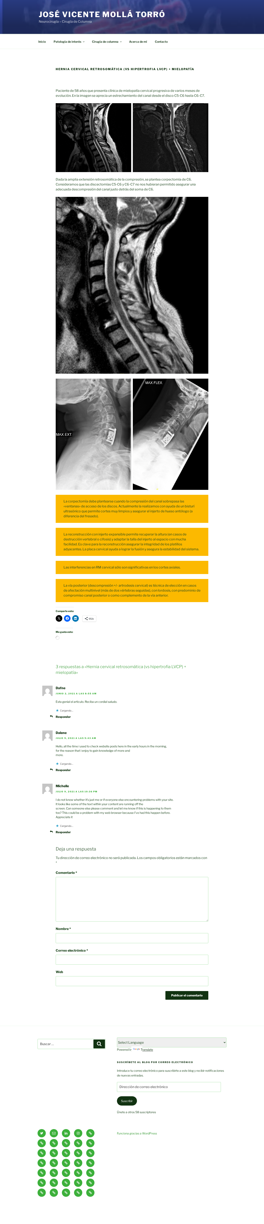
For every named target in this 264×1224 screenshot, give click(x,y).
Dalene (61, 733)
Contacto (161, 41)
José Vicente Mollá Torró (102, 14)
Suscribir (127, 1101)
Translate (147, 1049)
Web (59, 972)
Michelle (62, 786)
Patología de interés (67, 41)
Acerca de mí (138, 41)
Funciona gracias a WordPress (137, 1133)
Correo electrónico (72, 950)
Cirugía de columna (105, 41)
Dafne (60, 688)
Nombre (63, 929)
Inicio (42, 41)
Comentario (66, 873)
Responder (63, 716)
